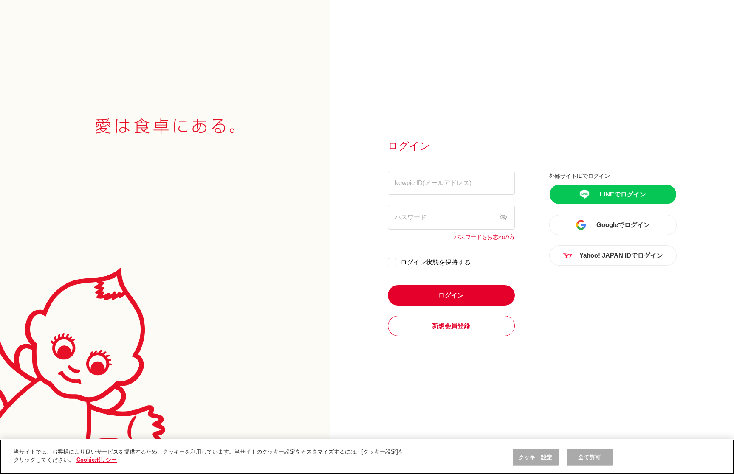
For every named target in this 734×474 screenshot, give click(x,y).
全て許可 (589, 457)
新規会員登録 (451, 325)
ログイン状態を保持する (436, 262)
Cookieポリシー (96, 460)
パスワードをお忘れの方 (484, 237)
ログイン (451, 295)
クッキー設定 (535, 457)
